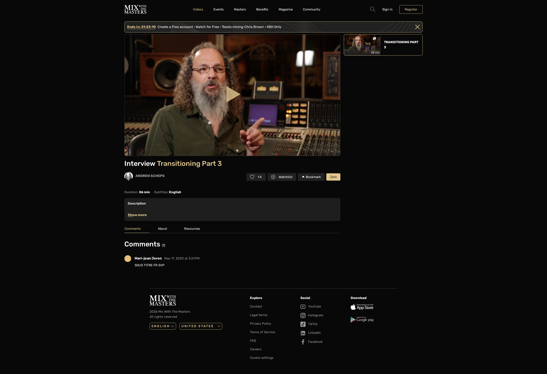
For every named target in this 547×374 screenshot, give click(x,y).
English (160, 326)
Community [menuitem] (311, 9)
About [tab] (162, 229)
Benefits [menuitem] (262, 9)
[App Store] (374, 307)
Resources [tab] (192, 229)
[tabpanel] (232, 255)
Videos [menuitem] (198, 9)
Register (411, 9)
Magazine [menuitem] (286, 9)
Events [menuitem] (218, 9)
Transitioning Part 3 (401, 44)
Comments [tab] (133, 229)
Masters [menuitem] (240, 9)
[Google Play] (374, 320)
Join (333, 177)
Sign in (387, 9)
